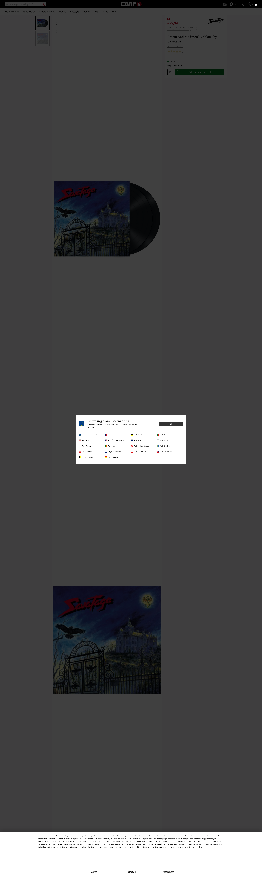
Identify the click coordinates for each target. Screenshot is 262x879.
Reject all (131, 872)
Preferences (168, 871)
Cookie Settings (140, 847)
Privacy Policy (196, 847)
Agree (94, 872)
